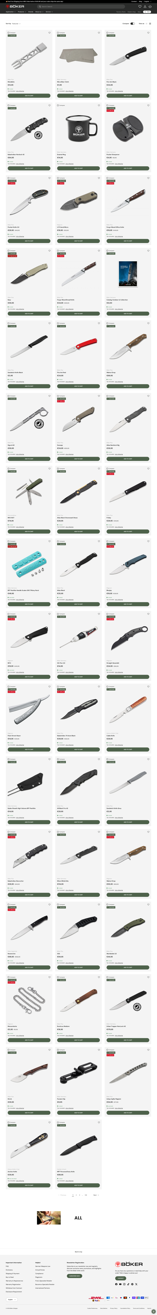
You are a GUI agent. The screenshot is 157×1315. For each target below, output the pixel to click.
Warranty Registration (13, 1284)
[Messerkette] (29, 1000)
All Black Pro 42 (62, 808)
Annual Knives (40, 1270)
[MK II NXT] (29, 491)
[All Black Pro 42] (78, 782)
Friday (109, 518)
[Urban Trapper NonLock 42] (128, 1000)
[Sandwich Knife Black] (29, 346)
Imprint (149, 1308)
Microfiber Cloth (63, 82)
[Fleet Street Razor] (29, 709)
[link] (62, 1195)
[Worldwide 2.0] (128, 927)
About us (38, 12)
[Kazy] (29, 273)
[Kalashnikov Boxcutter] (29, 855)
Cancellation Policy (125, 1308)
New (139, 12)
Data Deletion (103, 1308)
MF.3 (9, 663)
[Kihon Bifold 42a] (78, 855)
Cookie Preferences (92, 1308)
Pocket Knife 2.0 (13, 227)
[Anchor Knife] (29, 1145)
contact (121, 1278)
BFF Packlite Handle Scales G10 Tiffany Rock (23, 590)
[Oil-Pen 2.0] (78, 637)
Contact (134, 1)
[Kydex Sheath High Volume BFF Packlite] (29, 782)
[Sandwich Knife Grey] (128, 782)
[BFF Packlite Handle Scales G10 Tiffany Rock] (29, 564)
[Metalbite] (29, 55)
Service (48, 12)
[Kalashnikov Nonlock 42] (29, 128)
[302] (78, 927)
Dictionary (9, 1270)
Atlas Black (61, 590)
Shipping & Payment (12, 1273)
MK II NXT (11, 518)
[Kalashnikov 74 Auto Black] (78, 709)
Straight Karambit (113, 663)
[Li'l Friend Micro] (78, 201)
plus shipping (20, 91)
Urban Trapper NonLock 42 (116, 1026)
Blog (140, 1)
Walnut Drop (111, 372)
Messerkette (12, 1026)
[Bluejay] (128, 564)
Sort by (8, 24)
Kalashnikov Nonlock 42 (16, 154)
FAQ (7, 1266)
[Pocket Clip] (78, 1073)
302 (58, 954)
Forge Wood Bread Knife (65, 300)
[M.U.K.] (29, 1073)
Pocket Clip (61, 1099)
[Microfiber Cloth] (78, 55)
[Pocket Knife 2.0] (29, 201)
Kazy (9, 300)
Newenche (11, 954)
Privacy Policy (113, 1308)
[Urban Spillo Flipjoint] (128, 1073)
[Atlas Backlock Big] (128, 419)
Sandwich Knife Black (15, 372)
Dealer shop (132, 12)
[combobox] (81, 7)
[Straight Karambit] (128, 637)
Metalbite (11, 82)
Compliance (39, 1273)
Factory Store (120, 12)
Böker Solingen (14, 1308)
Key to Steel (10, 1277)
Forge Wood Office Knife (115, 227)
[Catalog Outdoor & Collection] (128, 273)
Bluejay (109, 590)
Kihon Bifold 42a (62, 881)
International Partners (42, 1288)
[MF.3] (29, 637)
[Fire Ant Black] (128, 55)
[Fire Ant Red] (78, 346)
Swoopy (60, 445)
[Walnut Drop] (128, 346)
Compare (126, 24)
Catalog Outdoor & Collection (117, 300)
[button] (150, 7)
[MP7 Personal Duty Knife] (78, 1145)
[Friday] (128, 491)
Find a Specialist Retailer (43, 1281)
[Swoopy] (78, 419)
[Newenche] (29, 927)
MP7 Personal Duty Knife (66, 1172)
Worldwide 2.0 (112, 954)
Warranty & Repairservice (14, 1281)
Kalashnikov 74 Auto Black (66, 736)
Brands (30, 12)
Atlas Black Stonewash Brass (67, 518)
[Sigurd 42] (29, 419)
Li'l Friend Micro (62, 227)
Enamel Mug (61, 154)
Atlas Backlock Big (113, 445)
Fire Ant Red (61, 372)
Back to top (78, 1252)
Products (21, 12)
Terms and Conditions (138, 1308)
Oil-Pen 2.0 (61, 663)
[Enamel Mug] (78, 128)
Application (10, 12)
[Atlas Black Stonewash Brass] (78, 491)
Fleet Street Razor (14, 736)
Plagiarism (38, 1277)
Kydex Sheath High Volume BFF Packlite (22, 808)
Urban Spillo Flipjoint (114, 1099)
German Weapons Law (42, 1266)
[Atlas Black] (78, 564)
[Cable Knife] (128, 709)
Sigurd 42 (11, 445)
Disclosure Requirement (14, 1292)
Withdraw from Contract (14, 1288)
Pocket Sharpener (113, 154)
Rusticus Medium (63, 1026)
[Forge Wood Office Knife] (128, 201)
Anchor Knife (12, 1172)
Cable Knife (111, 736)
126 (86, 1195)
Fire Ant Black (111, 82)
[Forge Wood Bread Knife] (78, 273)
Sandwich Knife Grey (114, 808)
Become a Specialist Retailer (44, 1284)
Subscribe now (74, 1276)
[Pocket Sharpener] (128, 128)
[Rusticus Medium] (78, 1000)
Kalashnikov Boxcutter (16, 881)
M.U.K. (10, 1099)
